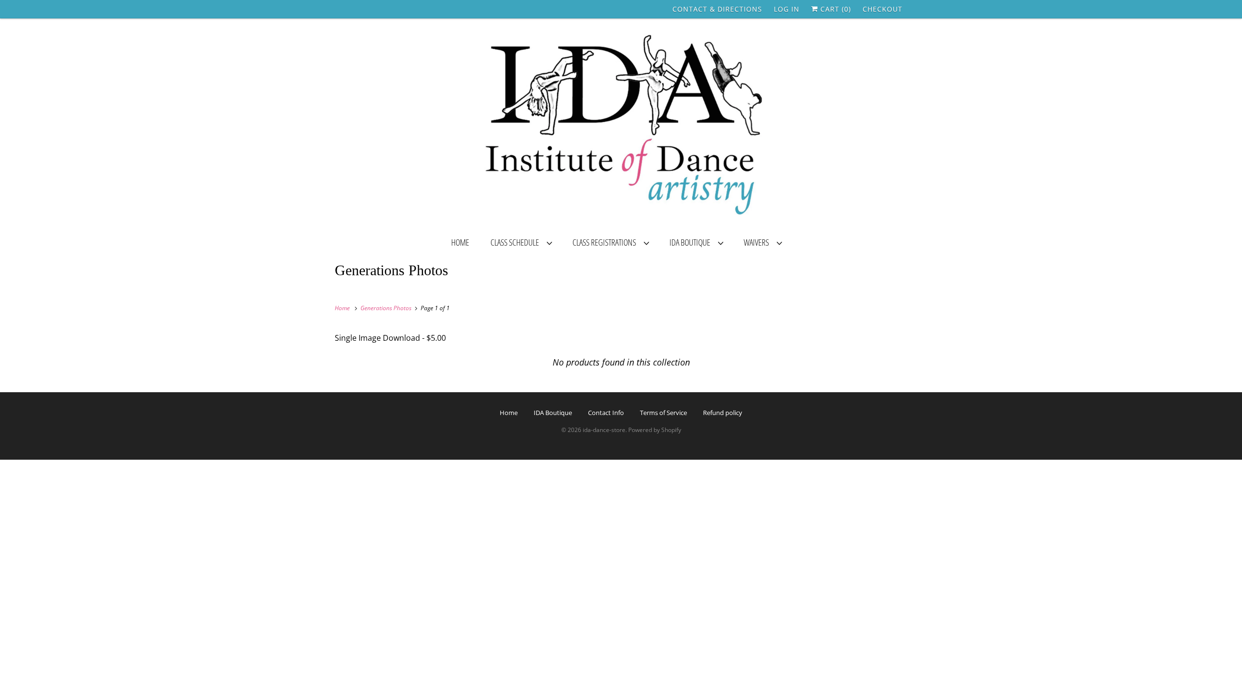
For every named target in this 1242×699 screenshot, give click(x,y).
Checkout (882, 9)
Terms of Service (663, 412)
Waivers (758, 242)
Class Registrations (605, 242)
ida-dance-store (604, 430)
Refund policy (722, 412)
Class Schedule (516, 242)
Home (460, 242)
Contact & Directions (717, 9)
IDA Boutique (691, 242)
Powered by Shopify (654, 430)
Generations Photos (391, 270)
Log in (787, 9)
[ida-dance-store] (621, 127)
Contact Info (606, 412)
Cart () (834, 9)
